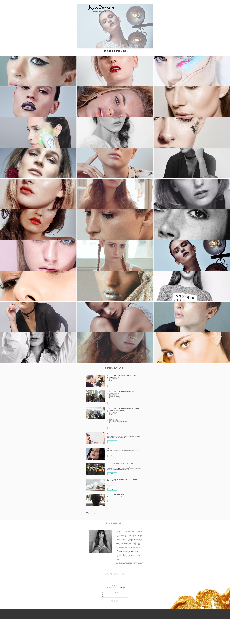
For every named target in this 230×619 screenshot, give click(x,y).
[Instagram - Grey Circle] (117, 601)
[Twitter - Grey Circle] (114, 601)
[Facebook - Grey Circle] (112, 601)
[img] (38, 71)
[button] (112, 386)
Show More (115, 363)
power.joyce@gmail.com (114, 583)
